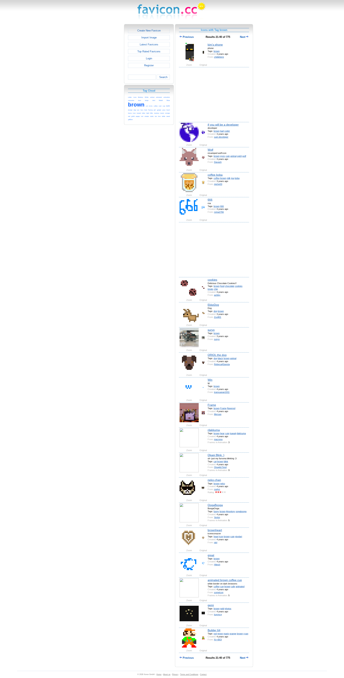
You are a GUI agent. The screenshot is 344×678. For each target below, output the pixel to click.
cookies (212, 279)
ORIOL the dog (217, 355)
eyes (222, 156)
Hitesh (217, 564)
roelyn (217, 489)
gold (222, 608)
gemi (211, 605)
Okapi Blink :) (216, 455)
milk (229, 178)
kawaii (233, 433)
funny (216, 511)
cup (222, 586)
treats (210, 289)
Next (243, 36)
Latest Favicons (149, 44)
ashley (217, 295)
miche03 (218, 184)
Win (210, 379)
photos (228, 608)
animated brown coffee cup (225, 580)
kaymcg (218, 614)
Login (149, 58)
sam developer (221, 137)
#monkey (230, 511)
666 (210, 199)
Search (163, 77)
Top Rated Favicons (148, 51)
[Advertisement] (107, 84)
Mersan (217, 414)
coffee (217, 178)
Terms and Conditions (189, 674)
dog (215, 311)
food (222, 286)
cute (228, 156)
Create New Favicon (149, 30)
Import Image (149, 37)
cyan (245, 633)
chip (216, 289)
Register (149, 65)
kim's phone (215, 44)
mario (226, 633)
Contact (203, 674)
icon (221, 536)
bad (222, 131)
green (220, 633)
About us (166, 674)
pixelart (238, 536)
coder (227, 131)
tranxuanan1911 (222, 392)
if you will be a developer (223, 124)
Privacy (175, 674)
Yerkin (217, 517)
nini (215, 542)
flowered (231, 408)
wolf (244, 156)
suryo (211, 329)
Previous (188, 36)
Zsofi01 (217, 317)
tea (232, 178)
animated (240, 586)
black (220, 358)
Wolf (210, 149)
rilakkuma (214, 430)
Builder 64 (214, 630)
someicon (218, 592)
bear (222, 433)
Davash (218, 162)
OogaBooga (215, 505)
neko (222, 483)
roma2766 (219, 212)
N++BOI (218, 639)
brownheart (215, 530)
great (211, 555)
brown (217, 51)
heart (216, 536)
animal (233, 156)
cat (215, 461)
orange (233, 633)
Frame (212, 404)
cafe (233, 586)
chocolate (229, 286)
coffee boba (215, 174)
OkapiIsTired (220, 467)
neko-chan (214, 480)
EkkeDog (213, 304)
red (215, 633)
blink (226, 461)
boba (237, 178)
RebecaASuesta (222, 364)
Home (158, 674)
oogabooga (241, 511)
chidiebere (219, 57)
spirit (239, 156)
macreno (218, 439)
